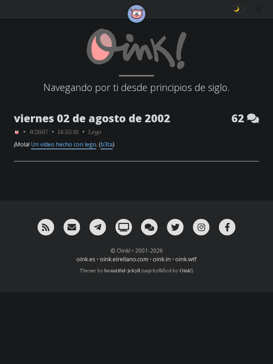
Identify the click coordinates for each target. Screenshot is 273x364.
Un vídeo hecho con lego (63, 144)
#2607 (38, 132)
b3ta (107, 144)
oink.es (85, 259)
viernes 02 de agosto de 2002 (92, 118)
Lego (94, 132)
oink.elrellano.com (124, 259)
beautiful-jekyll (122, 270)
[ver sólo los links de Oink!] (17, 132)
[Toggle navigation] (258, 9)
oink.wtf (186, 259)
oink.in (162, 259)
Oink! (186, 270)
